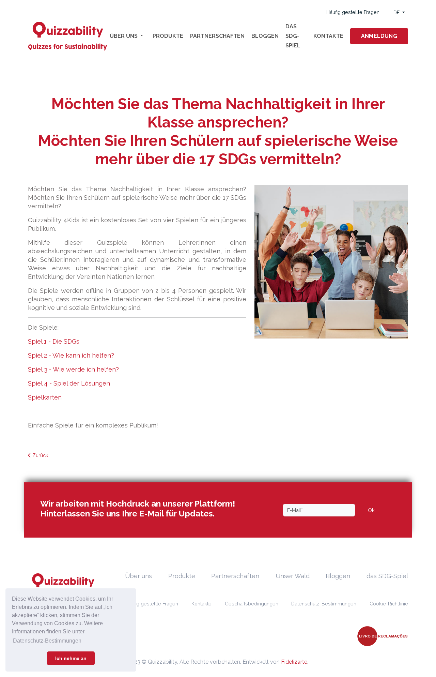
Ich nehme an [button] (71, 658)
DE (397, 12)
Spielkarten (45, 397)
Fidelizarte (294, 662)
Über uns (138, 576)
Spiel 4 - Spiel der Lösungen (69, 383)
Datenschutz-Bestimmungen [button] (47, 641)
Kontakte (328, 36)
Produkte (168, 36)
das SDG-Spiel (292, 36)
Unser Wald (293, 576)
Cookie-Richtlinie (389, 603)
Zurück (39, 455)
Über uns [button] (124, 36)
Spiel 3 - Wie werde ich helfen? (73, 369)
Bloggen (265, 36)
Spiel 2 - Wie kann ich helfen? (71, 355)
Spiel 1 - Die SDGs (53, 341)
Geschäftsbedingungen (251, 603)
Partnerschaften (217, 36)
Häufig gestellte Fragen (352, 12)
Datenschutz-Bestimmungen (323, 603)
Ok (371, 510)
